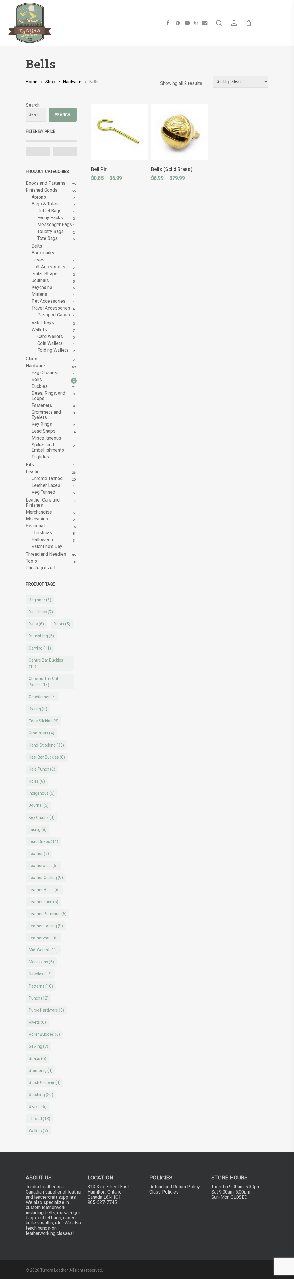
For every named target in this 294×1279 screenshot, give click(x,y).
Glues (31, 358)
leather (39, 853)
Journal (39, 805)
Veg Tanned (43, 492)
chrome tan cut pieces (43, 681)
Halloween (42, 539)
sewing (38, 1046)
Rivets (37, 1022)
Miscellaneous (46, 438)
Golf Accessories (49, 266)
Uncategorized (40, 568)
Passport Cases (53, 315)
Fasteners (42, 405)
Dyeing (38, 709)
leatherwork (43, 938)
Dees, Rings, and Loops (48, 396)
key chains (42, 817)
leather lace (43, 901)
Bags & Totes (45, 204)
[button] (263, 23)
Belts (37, 246)
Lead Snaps (43, 431)
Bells (37, 379)
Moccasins (37, 519)
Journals (40, 280)
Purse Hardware (46, 1010)
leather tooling (46, 926)
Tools (31, 561)
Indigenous (42, 793)
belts (36, 624)
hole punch (42, 769)
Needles (40, 974)
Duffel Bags (49, 210)
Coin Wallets (50, 343)
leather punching (48, 913)
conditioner (42, 697)
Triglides (40, 457)
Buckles (40, 386)
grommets (41, 733)
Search (33, 105)
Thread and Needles (46, 554)
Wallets (39, 329)
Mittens (39, 294)
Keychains (42, 287)
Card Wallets (50, 336)
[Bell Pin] (119, 132)
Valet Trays (43, 322)
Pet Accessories (48, 301)
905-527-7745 (102, 1202)
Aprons (39, 197)
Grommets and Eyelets (46, 415)
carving (40, 648)
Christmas (42, 532)
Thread (39, 1118)
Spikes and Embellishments (48, 447)
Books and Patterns (45, 183)
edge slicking (44, 721)
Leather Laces (46, 485)
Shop (50, 81)
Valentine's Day (47, 546)
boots (62, 624)
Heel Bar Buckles (47, 757)
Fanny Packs (50, 217)
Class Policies (164, 1192)
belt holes (41, 612)
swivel (38, 1106)
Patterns (41, 986)
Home (31, 81)
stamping (41, 1070)
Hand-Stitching (46, 745)
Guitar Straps (44, 273)
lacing (38, 829)
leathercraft (43, 865)
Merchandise (39, 512)
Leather (33, 471)
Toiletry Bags (50, 231)
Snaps (37, 1058)
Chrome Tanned (47, 478)
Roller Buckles (44, 1034)
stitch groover (45, 1082)
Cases (38, 260)
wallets (38, 1130)
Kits (30, 464)
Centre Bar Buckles (46, 663)
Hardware (72, 81)
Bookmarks (43, 253)
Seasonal (35, 525)
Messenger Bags (54, 224)
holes (37, 781)
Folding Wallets (53, 350)
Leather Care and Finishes (43, 502)
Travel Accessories (51, 308)
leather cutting (46, 877)
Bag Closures (45, 372)
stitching (41, 1094)
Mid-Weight (43, 950)
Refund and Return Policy (174, 1186)
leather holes (44, 889)
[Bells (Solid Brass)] (179, 132)
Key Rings (42, 424)
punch (39, 998)
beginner (40, 600)
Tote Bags (47, 238)
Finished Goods (41, 190)
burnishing (41, 636)
